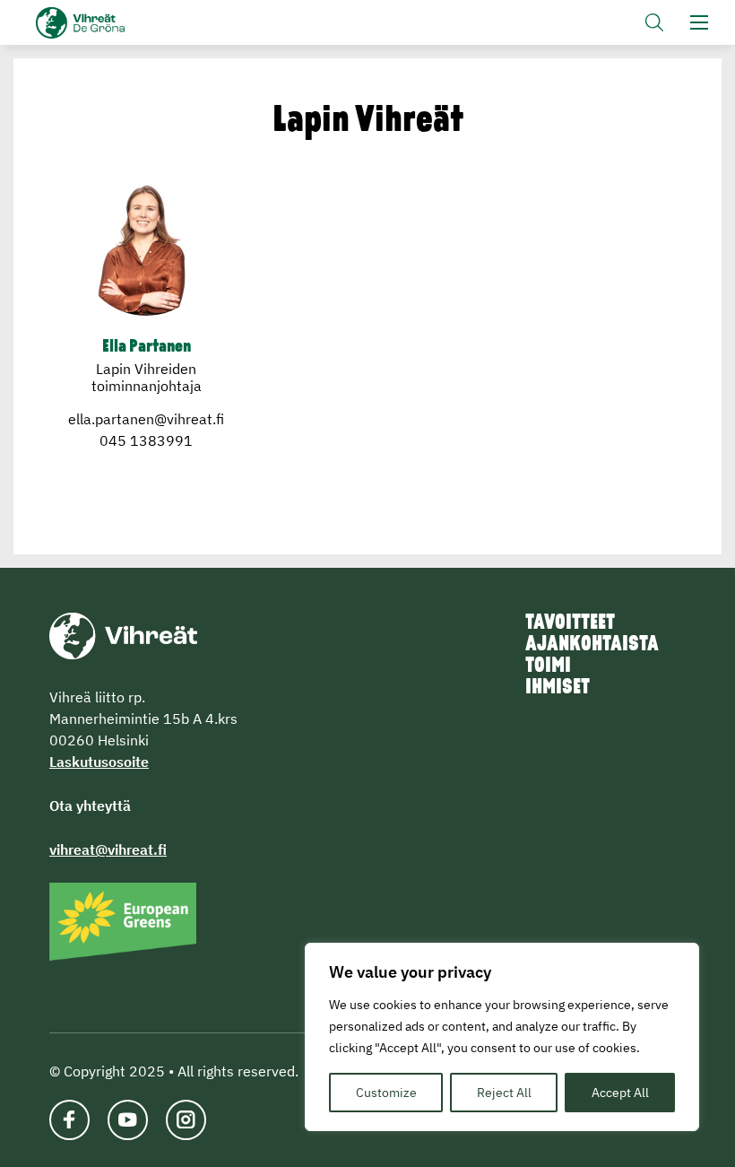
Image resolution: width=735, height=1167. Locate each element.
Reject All (504, 1092)
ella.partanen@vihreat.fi (146, 419)
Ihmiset (557, 688)
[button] (654, 22)
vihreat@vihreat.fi (108, 849)
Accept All (620, 1092)
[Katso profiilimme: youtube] (128, 1120)
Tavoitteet (570, 623)
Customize (386, 1092)
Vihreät (110, 23)
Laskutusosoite (99, 762)
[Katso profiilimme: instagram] (186, 1120)
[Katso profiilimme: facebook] (69, 1120)
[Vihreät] (123, 634)
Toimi (548, 666)
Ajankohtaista (592, 645)
